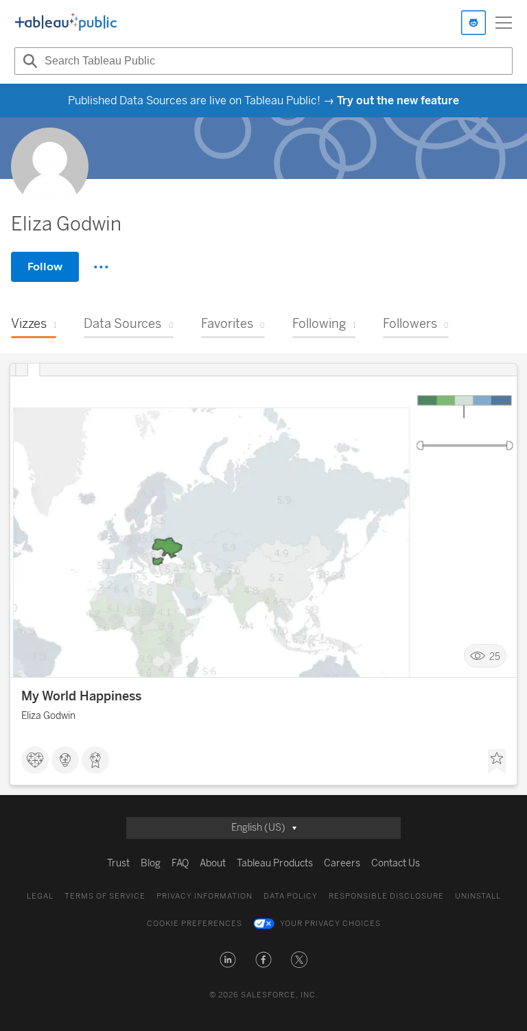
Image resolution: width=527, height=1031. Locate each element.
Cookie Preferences (194, 923)
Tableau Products (275, 863)
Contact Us (395, 863)
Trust (118, 863)
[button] (228, 960)
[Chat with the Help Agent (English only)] (473, 22)
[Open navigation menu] (503, 23)
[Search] (28, 61)
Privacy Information (204, 896)
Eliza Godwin (48, 716)
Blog (151, 863)
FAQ (180, 863)
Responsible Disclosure (386, 896)
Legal (40, 896)
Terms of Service (105, 896)
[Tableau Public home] (66, 23)
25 (494, 656)
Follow (44, 266)
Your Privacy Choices (330, 923)
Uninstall (478, 896)
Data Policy (291, 896)
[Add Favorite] (497, 761)
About (213, 863)
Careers (342, 863)
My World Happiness (81, 696)
